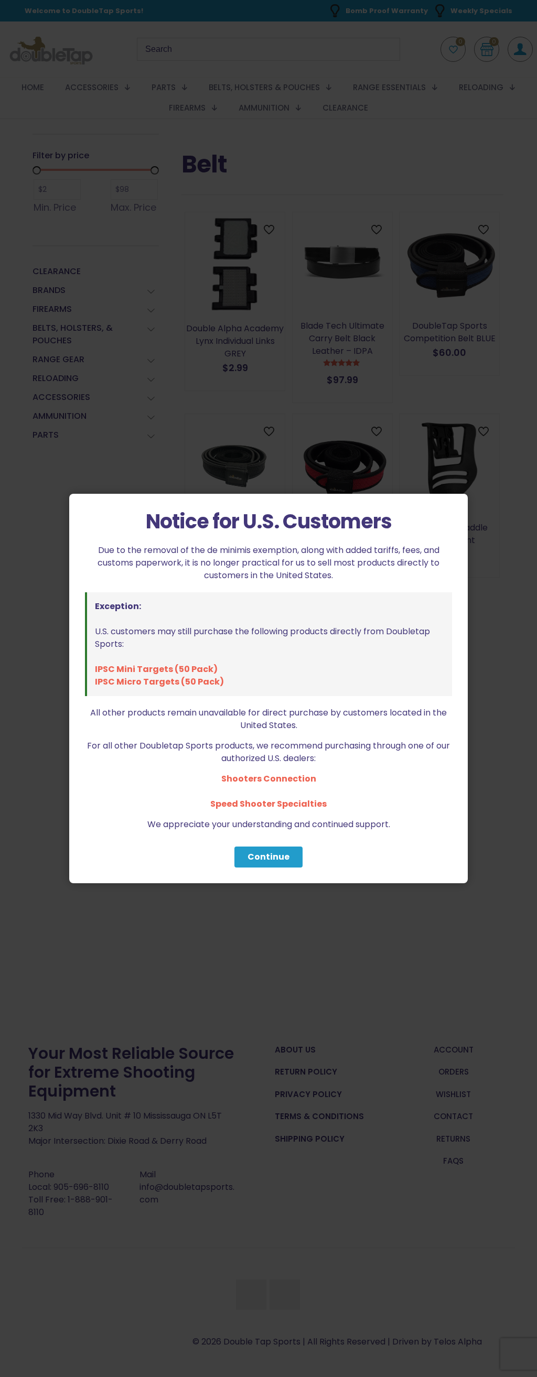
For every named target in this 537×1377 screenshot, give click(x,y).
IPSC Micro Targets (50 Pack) (159, 682)
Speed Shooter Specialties (268, 804)
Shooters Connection (268, 779)
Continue (268, 857)
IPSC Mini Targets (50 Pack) (156, 669)
